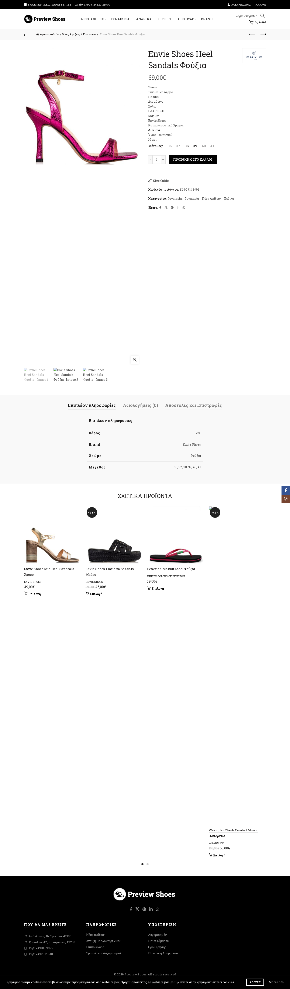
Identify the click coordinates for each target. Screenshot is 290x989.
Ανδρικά (144, 19)
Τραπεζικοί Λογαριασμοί (103, 953)
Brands (208, 19)
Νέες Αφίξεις (71, 34)
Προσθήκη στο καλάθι (192, 159)
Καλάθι (260, 4)
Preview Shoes (135, 974)
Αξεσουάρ (185, 19)
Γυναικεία (120, 19)
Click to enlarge (135, 360)
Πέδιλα (229, 199)
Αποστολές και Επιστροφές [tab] (193, 405)
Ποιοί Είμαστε (158, 941)
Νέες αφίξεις (95, 935)
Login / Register (246, 16)
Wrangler (216, 843)
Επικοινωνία (95, 947)
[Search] (262, 16)
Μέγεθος (155, 146)
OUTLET (165, 19)
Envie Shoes (192, 444)
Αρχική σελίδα (49, 34)
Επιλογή (35, 594)
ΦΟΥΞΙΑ (154, 130)
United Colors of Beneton (166, 576)
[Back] (27, 34)
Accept (255, 982)
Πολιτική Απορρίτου (163, 953)
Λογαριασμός (241, 4)
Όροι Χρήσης (157, 947)
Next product (263, 34)
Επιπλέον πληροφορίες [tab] (92, 405)
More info (276, 982)
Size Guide (161, 181)
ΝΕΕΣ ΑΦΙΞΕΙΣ (92, 19)
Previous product (252, 34)
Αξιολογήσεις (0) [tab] (140, 405)
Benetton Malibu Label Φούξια (171, 569)
